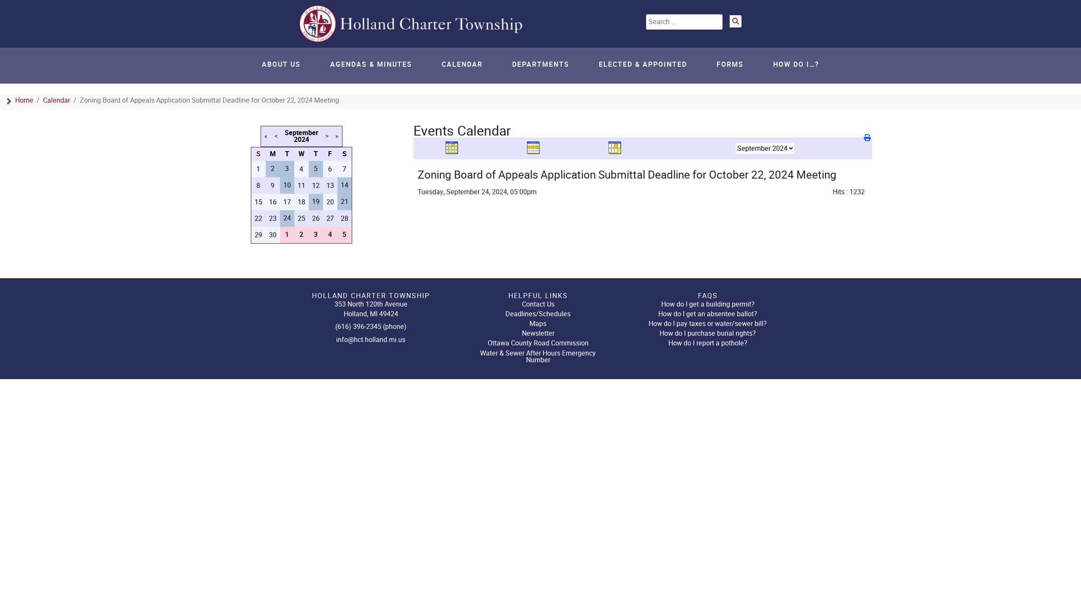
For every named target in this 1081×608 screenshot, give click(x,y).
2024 (301, 140)
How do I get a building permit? (708, 304)
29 (258, 235)
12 (316, 185)
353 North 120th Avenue (370, 304)
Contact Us (538, 304)
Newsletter (538, 333)
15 (258, 202)
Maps (538, 323)
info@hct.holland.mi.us (370, 340)
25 (301, 218)
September (301, 133)
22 (258, 218)
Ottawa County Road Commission (538, 343)
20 (330, 202)
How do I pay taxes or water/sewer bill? (708, 323)
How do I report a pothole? (707, 343)
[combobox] (684, 22)
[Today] (617, 148)
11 (301, 185)
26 (316, 218)
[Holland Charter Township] (411, 23)
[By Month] (454, 148)
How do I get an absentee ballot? (707, 314)
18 (301, 202)
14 (344, 185)
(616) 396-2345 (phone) (371, 326)
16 (273, 202)
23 (273, 218)
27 (330, 218)
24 (287, 218)
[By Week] (536, 148)
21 (344, 201)
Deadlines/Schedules (537, 314)
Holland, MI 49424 (371, 314)
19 (316, 201)
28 (344, 218)
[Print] (868, 138)
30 (273, 235)
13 (330, 185)
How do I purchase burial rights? (708, 333)
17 (287, 202)
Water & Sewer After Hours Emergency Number (538, 356)
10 (287, 185)
